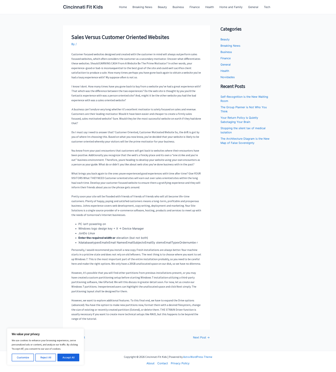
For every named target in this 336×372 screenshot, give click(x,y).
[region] (45, 346)
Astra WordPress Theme (197, 357)
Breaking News (142, 7)
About (150, 363)
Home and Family (231, 7)
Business (178, 7)
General (253, 7)
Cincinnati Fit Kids (83, 7)
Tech (267, 7)
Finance (195, 7)
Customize (23, 357)
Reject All (45, 357)
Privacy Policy (180, 363)
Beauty (162, 7)
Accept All (68, 357)
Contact (162, 363)
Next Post (201, 337)
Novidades (227, 77)
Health (209, 7)
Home (123, 7)
